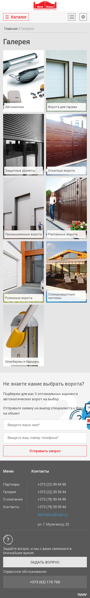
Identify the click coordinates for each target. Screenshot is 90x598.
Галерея (9, 491)
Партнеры (11, 484)
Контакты (11, 506)
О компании (13, 499)
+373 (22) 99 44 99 (52, 484)
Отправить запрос (45, 450)
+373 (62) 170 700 (45, 582)
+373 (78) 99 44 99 (52, 499)
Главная (11, 28)
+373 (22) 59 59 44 (52, 491)
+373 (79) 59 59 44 (52, 506)
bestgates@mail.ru (52, 514)
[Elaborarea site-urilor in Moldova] (82, 594)
